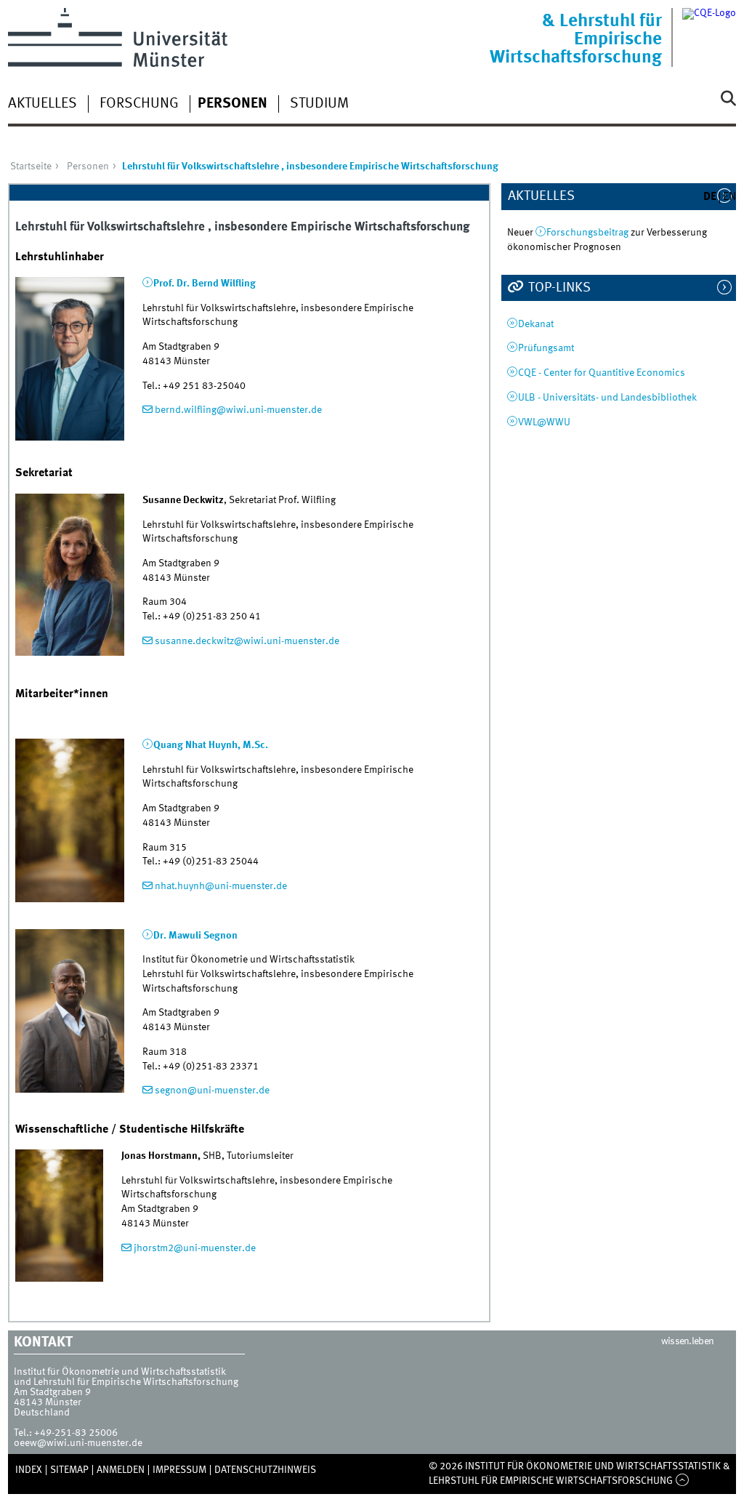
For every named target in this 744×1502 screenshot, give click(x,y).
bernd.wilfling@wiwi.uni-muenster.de (238, 410)
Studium (319, 104)
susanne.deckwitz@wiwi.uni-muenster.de (247, 641)
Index (28, 1470)
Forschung (139, 104)
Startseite (31, 166)
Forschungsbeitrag (588, 233)
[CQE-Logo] (709, 37)
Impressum (179, 1470)
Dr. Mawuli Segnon (195, 936)
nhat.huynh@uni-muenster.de (221, 886)
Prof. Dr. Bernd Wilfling (204, 283)
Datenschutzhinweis (265, 1470)
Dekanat (536, 324)
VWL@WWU (544, 422)
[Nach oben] (682, 1481)
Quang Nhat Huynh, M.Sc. (210, 745)
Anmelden (121, 1470)
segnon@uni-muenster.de (212, 1090)
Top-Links (558, 287)
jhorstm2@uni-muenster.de (195, 1248)
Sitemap (69, 1470)
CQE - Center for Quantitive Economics (601, 373)
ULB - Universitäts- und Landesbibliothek (607, 398)
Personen (232, 104)
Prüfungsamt (546, 348)
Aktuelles (42, 104)
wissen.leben (687, 1341)
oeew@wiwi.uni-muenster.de (78, 1443)
